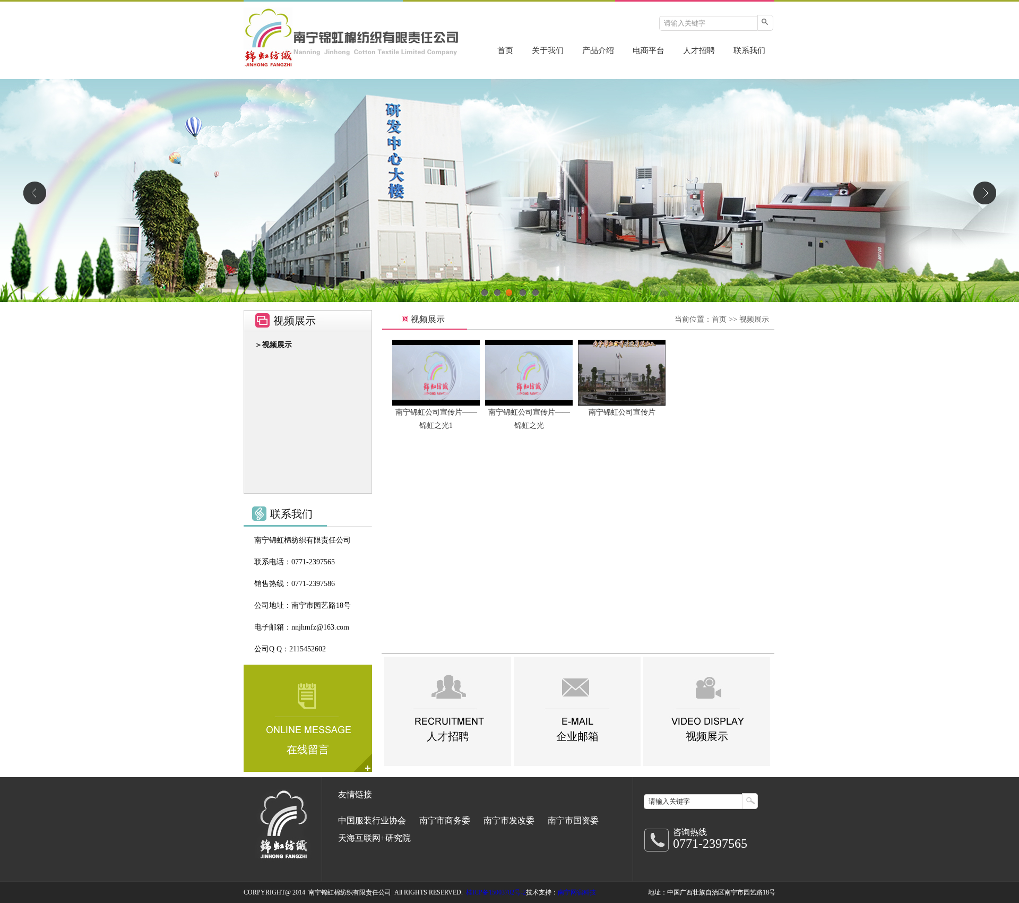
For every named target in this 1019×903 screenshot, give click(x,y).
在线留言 (308, 749)
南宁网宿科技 (577, 892)
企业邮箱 (577, 736)
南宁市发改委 (508, 820)
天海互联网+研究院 (374, 837)
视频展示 (754, 319)
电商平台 (648, 50)
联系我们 (749, 50)
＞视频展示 (273, 345)
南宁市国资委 (573, 820)
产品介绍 (598, 50)
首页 (505, 50)
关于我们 (548, 50)
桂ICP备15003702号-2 (496, 892)
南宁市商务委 (444, 820)
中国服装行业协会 (372, 820)
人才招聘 (699, 50)
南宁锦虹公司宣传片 (622, 412)
